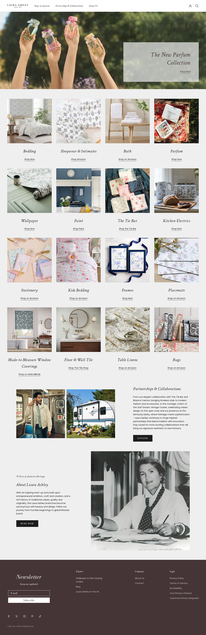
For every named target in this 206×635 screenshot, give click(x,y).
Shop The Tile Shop (78, 367)
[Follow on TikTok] (40, 616)
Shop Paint (78, 228)
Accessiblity (176, 588)
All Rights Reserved (27, 626)
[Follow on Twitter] (16, 616)
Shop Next (127, 298)
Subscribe (29, 600)
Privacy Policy (177, 578)
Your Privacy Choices (181, 593)
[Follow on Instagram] (24, 616)
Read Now (27, 523)
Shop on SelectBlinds (29, 374)
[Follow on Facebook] (8, 616)
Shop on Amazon (41, 5)
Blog (78, 586)
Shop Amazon (78, 159)
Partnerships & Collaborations (69, 5)
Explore (143, 438)
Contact (139, 583)
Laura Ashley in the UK (87, 591)
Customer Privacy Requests (184, 598)
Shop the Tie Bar (127, 228)
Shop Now (185, 71)
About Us (93, 5)
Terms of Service (179, 583)
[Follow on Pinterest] (32, 616)
